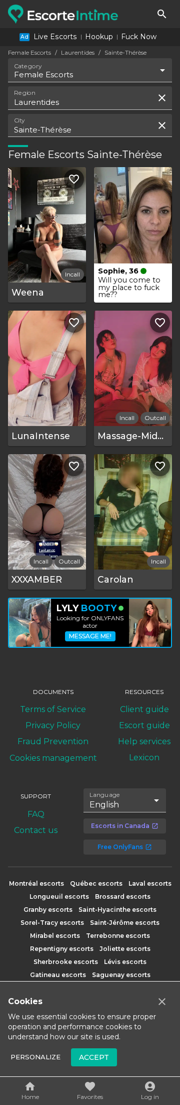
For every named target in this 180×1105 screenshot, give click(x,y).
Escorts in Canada (120, 826)
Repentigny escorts (62, 948)
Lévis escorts (125, 961)
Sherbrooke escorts (66, 961)
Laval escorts (150, 883)
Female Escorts (29, 52)
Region (25, 92)
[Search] (162, 14)
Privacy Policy (53, 725)
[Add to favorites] (74, 179)
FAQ (36, 814)
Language (105, 794)
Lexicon (144, 757)
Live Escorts (55, 37)
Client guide (144, 709)
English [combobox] (104, 804)
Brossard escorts (122, 896)
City (19, 119)
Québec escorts (96, 883)
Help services (144, 741)
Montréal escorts (36, 883)
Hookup (99, 37)
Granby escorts (48, 909)
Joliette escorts (125, 948)
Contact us (36, 830)
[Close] (162, 1002)
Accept (94, 1057)
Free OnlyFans (120, 847)
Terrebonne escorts (118, 935)
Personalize (35, 1057)
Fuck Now (138, 37)
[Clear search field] (162, 98)
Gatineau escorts (58, 975)
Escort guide (144, 725)
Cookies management (53, 758)
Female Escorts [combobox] (43, 74)
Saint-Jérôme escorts (125, 922)
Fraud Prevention (53, 741)
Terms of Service (53, 709)
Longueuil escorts (59, 896)
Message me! (90, 636)
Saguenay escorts (121, 975)
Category (28, 66)
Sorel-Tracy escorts (52, 922)
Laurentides (77, 52)
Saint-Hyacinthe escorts (117, 909)
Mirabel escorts (55, 935)
